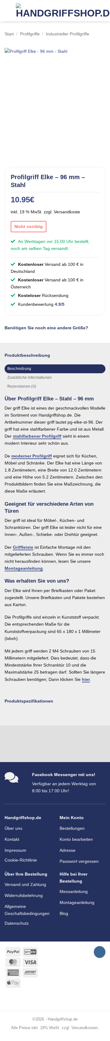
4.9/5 (59, 304)
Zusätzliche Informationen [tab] (29, 377)
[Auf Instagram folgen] (99, 952)
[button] (8, 11)
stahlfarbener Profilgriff (37, 436)
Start (9, 33)
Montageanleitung (24, 568)
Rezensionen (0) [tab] (21, 386)
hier (86, 679)
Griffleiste (23, 547)
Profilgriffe (30, 33)
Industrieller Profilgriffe (67, 33)
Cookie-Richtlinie (21, 860)
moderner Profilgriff (31, 456)
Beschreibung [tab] (19, 368)
